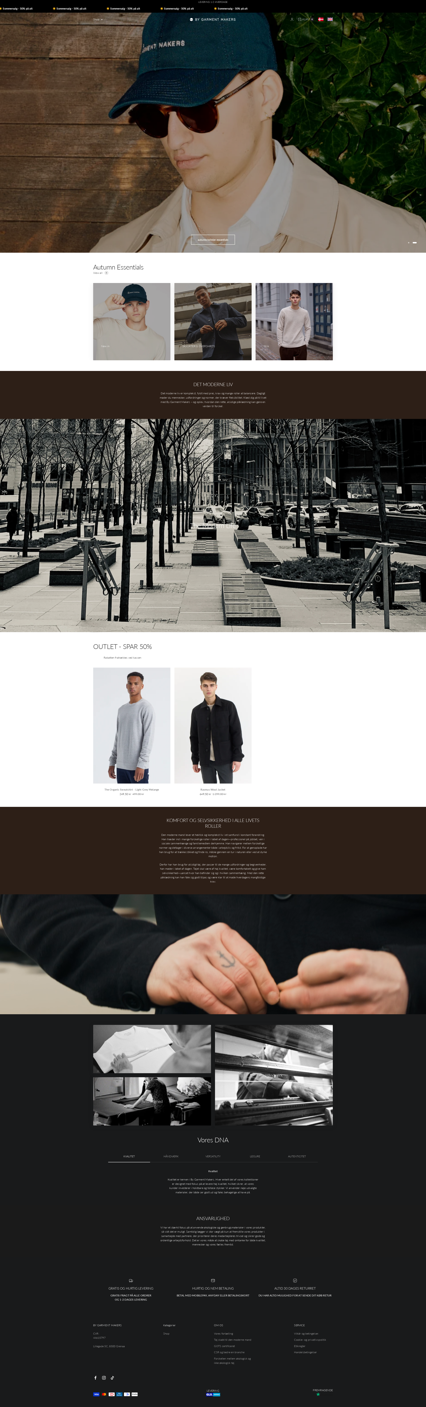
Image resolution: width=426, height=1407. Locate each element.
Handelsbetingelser (305, 1352)
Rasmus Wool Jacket (213, 789)
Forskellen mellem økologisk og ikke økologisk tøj (232, 1360)
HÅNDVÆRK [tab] (171, 1156)
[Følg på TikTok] (112, 1378)
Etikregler (299, 1346)
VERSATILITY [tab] (213, 1156)
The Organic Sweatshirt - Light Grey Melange (132, 789)
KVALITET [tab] (129, 1156)
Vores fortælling (223, 1333)
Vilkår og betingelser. (306, 1333)
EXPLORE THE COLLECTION (213, 239)
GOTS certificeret (224, 1346)
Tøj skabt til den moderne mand (232, 1339)
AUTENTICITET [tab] (297, 1156)
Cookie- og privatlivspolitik (310, 1339)
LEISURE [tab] (255, 1156)
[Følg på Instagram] (104, 1378)
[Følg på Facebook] (95, 1378)
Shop (96, 19)
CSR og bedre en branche (229, 1352)
